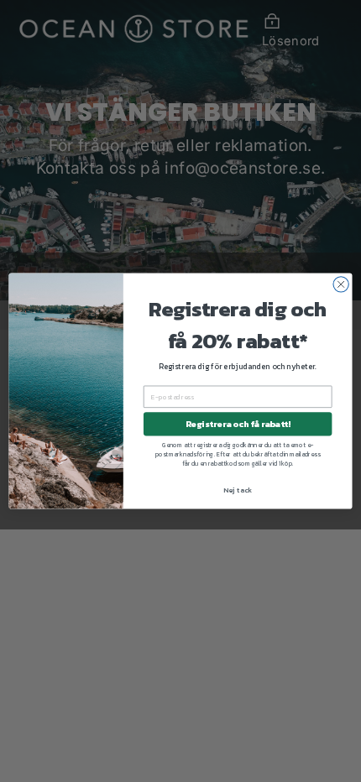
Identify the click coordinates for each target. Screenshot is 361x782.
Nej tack (237, 489)
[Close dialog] (340, 284)
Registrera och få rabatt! (238, 423)
